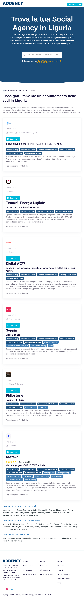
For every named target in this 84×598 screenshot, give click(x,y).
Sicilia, (51, 527)
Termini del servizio (63, 574)
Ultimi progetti (45, 570)
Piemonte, (29, 527)
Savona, (6, 515)
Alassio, (6, 510)
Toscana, (58, 527)
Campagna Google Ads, (53, 61)
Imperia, (6, 513)
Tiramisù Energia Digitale (25, 203)
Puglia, (37, 527)
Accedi (60, 5)
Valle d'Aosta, (15, 529)
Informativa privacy (63, 579)
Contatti (60, 570)
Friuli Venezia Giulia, (58, 524)
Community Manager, (30, 538)
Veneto (24, 529)
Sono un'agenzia (46, 5)
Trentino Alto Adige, (70, 527)
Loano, (27, 513)
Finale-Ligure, (62, 510)
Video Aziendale (42, 63)
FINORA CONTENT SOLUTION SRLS (34, 144)
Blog (59, 583)
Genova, (71, 510)
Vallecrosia (33, 515)
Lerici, (21, 513)
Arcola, (20, 510)
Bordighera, (28, 510)
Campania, (31, 524)
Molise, (22, 527)
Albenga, (13, 510)
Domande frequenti (29, 574)
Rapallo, (33, 513)
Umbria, (6, 529)
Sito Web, (41, 61)
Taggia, (25, 515)
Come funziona (28, 566)
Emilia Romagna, (43, 524)
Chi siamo (60, 566)
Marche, (15, 527)
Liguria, (75, 524)
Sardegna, (44, 527)
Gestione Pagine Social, (49, 538)
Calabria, (23, 524)
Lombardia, (7, 527)
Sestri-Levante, (16, 515)
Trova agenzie (75, 4)
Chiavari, (52, 510)
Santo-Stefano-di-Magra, (55, 513)
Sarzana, (69, 513)
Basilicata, (14, 524)
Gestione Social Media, (12, 538)
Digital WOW (15, 264)
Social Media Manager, (68, 538)
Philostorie (14, 396)
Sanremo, (41, 513)
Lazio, (69, 524)
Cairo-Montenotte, (41, 510)
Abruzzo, (6, 524)
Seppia (11, 330)
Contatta (13, 139)
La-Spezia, (14, 513)
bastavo (12, 457)
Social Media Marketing (12, 541)
